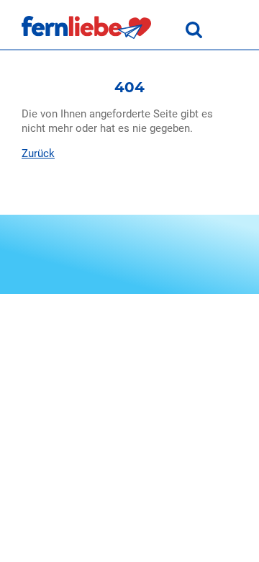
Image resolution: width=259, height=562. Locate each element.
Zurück (38, 153)
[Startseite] (86, 35)
